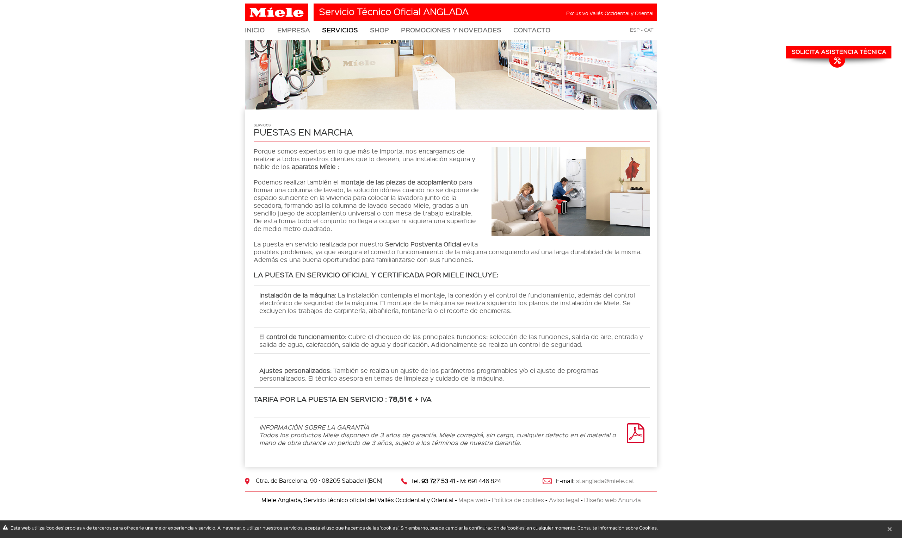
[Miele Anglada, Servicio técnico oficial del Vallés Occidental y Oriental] (277, 10)
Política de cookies (518, 499)
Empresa (293, 29)
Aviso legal (564, 499)
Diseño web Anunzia (612, 499)
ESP (635, 29)
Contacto (531, 29)
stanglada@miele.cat (605, 480)
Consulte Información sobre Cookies (617, 528)
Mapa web (472, 499)
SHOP (379, 29)
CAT (649, 29)
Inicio (255, 29)
